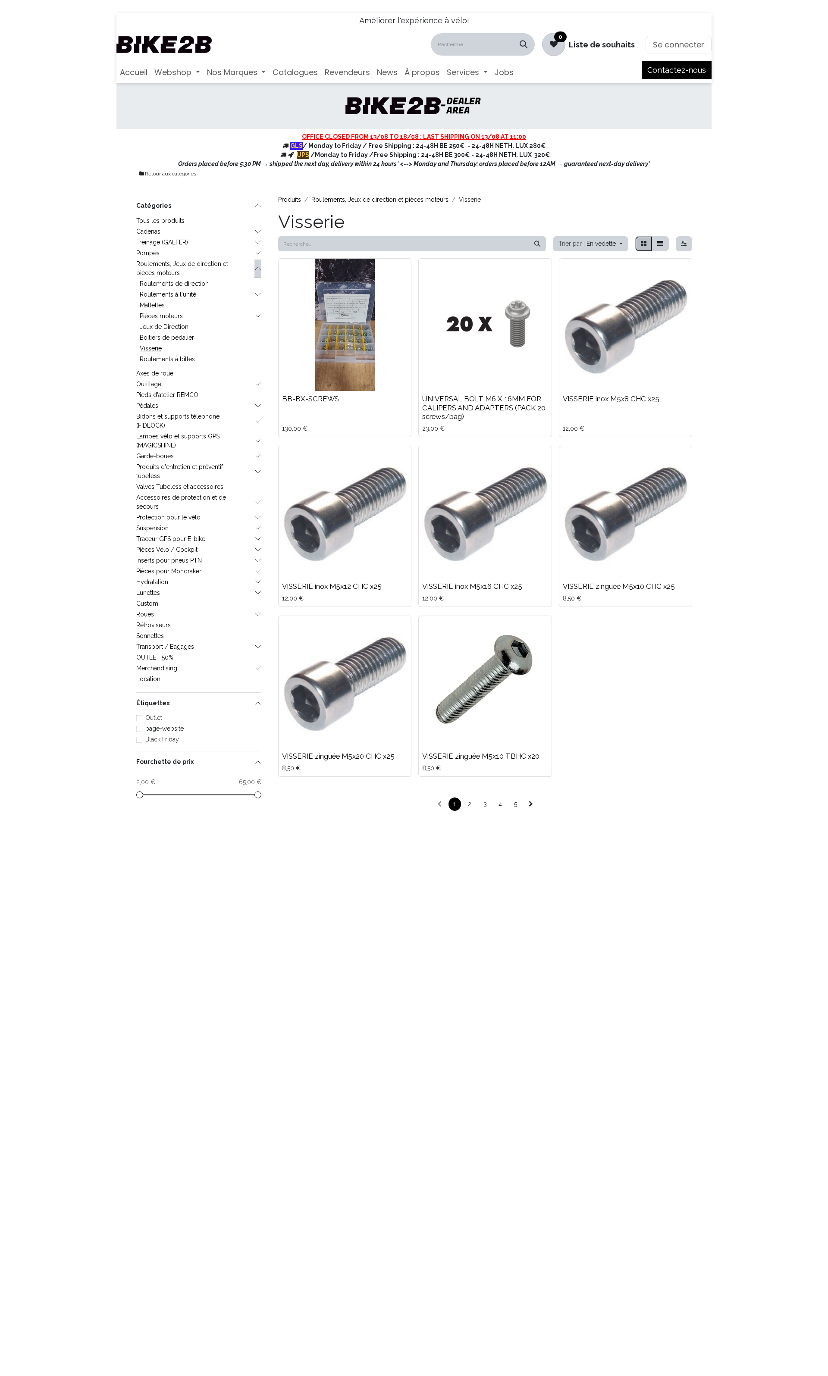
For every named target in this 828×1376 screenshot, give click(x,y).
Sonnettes (150, 635)
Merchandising (156, 668)
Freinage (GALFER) (162, 242)
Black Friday (162, 739)
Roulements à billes (167, 359)
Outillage (148, 384)
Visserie (151, 348)
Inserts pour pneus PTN (169, 560)
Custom (147, 603)
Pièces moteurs (161, 316)
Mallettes (152, 305)
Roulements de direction (174, 283)
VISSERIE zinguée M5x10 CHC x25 (619, 586)
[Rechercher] (523, 44)
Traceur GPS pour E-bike (170, 538)
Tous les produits (160, 220)
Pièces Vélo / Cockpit (167, 549)
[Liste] (660, 243)
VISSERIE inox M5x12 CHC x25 (332, 586)
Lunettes (148, 592)
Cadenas (148, 231)
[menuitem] (133, 72)
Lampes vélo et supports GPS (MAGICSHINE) (178, 441)
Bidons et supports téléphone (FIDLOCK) (178, 421)
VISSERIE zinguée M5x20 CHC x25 (338, 756)
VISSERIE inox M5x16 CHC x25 (472, 586)
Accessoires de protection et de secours (181, 502)
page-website (164, 728)
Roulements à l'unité (168, 294)
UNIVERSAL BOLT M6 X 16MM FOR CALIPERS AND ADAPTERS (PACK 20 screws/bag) (484, 407)
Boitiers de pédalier (167, 337)
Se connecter (678, 44)
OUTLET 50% (154, 657)
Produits (289, 199)
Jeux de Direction (164, 326)
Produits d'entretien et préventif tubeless (179, 471)
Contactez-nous (676, 70)
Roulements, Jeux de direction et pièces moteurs (182, 268)
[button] (590, 243)
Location (148, 678)
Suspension (152, 528)
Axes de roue (154, 373)
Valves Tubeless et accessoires (179, 486)
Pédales (147, 405)
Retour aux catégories (170, 174)
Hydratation (152, 582)
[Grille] (643, 243)
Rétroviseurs (153, 625)
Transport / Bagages (165, 646)
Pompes (148, 253)
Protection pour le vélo (168, 517)
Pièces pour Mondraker (168, 571)
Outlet (153, 717)
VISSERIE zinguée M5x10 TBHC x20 (480, 756)
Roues (145, 614)
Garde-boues (155, 456)
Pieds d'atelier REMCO (167, 394)
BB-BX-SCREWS (310, 398)
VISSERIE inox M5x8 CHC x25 (611, 398)
